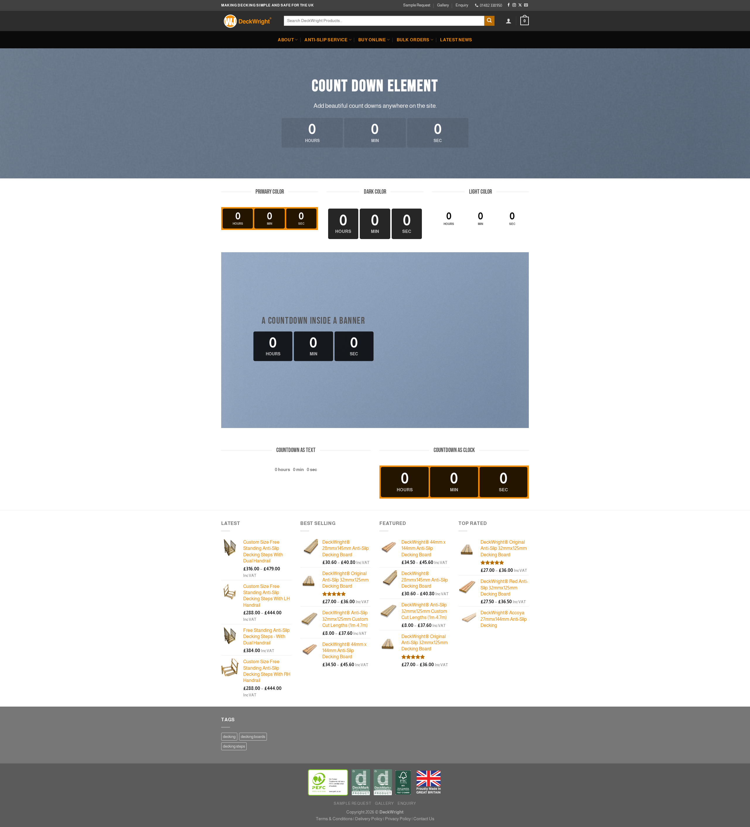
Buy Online (372, 39)
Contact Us (423, 818)
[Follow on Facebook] (508, 5)
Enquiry (462, 5)
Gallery (443, 5)
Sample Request (416, 5)
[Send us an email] (526, 5)
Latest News (456, 39)
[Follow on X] (520, 5)
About (286, 39)
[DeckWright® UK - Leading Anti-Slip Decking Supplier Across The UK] (248, 21)
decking (229, 736)
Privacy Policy (398, 818)
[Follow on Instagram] (514, 5)
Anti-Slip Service (325, 39)
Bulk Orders (413, 39)
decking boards (253, 736)
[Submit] (489, 21)
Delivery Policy (368, 818)
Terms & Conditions (334, 818)
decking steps (234, 746)
